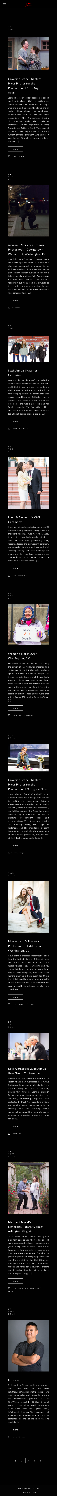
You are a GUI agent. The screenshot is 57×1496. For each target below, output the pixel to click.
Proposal (16, 308)
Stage (21, 156)
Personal (30, 715)
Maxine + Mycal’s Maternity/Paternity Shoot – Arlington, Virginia (27, 1226)
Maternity (23, 1288)
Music (14, 1437)
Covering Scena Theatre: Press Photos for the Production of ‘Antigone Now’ (28, 784)
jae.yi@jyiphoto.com (28, 1488)
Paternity (34, 1288)
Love (14, 575)
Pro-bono (23, 429)
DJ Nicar (14, 1380)
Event (14, 429)
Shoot (14, 156)
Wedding (22, 575)
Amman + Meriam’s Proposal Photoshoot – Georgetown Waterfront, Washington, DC (27, 249)
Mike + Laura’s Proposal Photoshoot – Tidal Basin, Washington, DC (25, 946)
